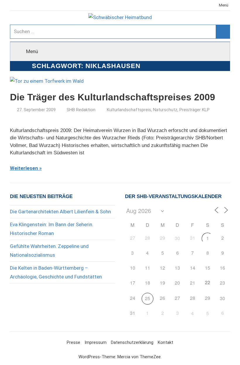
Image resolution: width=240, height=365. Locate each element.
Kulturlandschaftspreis (129, 109)
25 (147, 298)
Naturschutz (165, 109)
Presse (73, 342)
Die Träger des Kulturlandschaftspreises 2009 (112, 97)
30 (177, 238)
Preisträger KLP (194, 109)
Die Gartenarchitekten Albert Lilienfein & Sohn (60, 211)
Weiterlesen (24, 168)
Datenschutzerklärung (132, 342)
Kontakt (165, 342)
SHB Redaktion (81, 109)
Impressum (96, 342)
